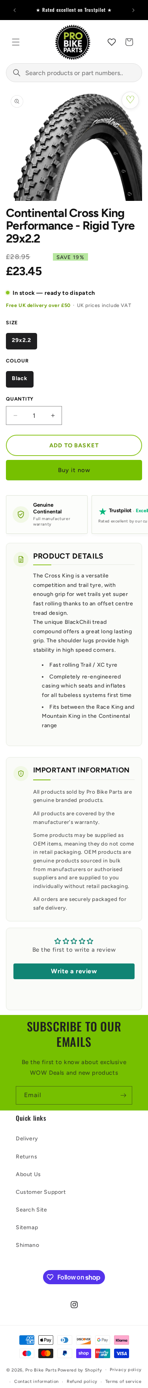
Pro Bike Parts (40, 1369)
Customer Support (41, 1192)
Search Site (31, 1209)
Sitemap (27, 1227)
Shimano (27, 1245)
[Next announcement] (133, 10)
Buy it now (74, 470)
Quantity (20, 399)
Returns (26, 1156)
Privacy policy (126, 1369)
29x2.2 (21, 340)
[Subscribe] (123, 1095)
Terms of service (123, 1381)
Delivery (27, 1138)
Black (20, 378)
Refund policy (82, 1381)
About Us (28, 1174)
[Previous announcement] (14, 10)
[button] (15, 42)
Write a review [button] (74, 971)
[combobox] (74, 72)
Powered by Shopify (80, 1369)
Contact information (36, 1381)
